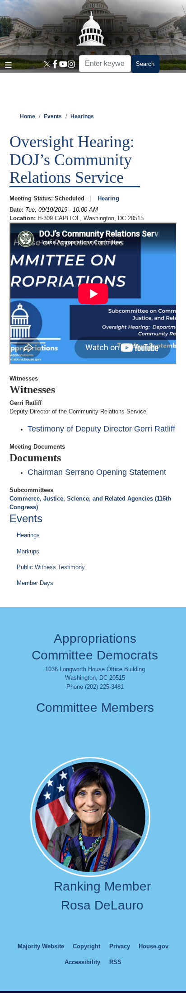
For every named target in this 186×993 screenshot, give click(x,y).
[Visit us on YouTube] (62, 64)
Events (53, 116)
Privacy (119, 946)
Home (27, 116)
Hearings (82, 116)
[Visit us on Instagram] (70, 64)
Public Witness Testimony (51, 567)
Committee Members (95, 708)
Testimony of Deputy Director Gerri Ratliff (101, 428)
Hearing (108, 198)
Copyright (86, 946)
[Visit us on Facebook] (54, 64)
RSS (115, 962)
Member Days (35, 583)
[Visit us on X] (46, 64)
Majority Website (41, 946)
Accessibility (82, 962)
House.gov (153, 946)
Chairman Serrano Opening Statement (97, 472)
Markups (28, 551)
